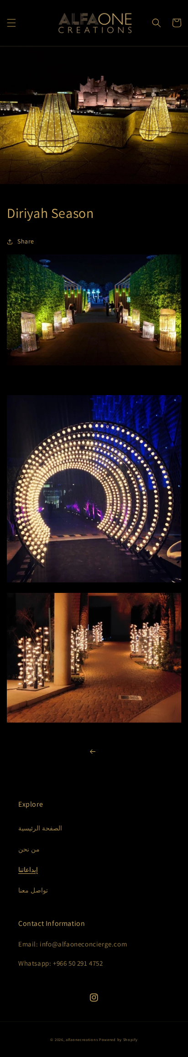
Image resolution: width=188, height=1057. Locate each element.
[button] (11, 23)
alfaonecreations (82, 1039)
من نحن (29, 849)
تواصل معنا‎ (33, 890)
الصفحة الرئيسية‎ (40, 828)
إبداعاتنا (28, 870)
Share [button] (25, 241)
